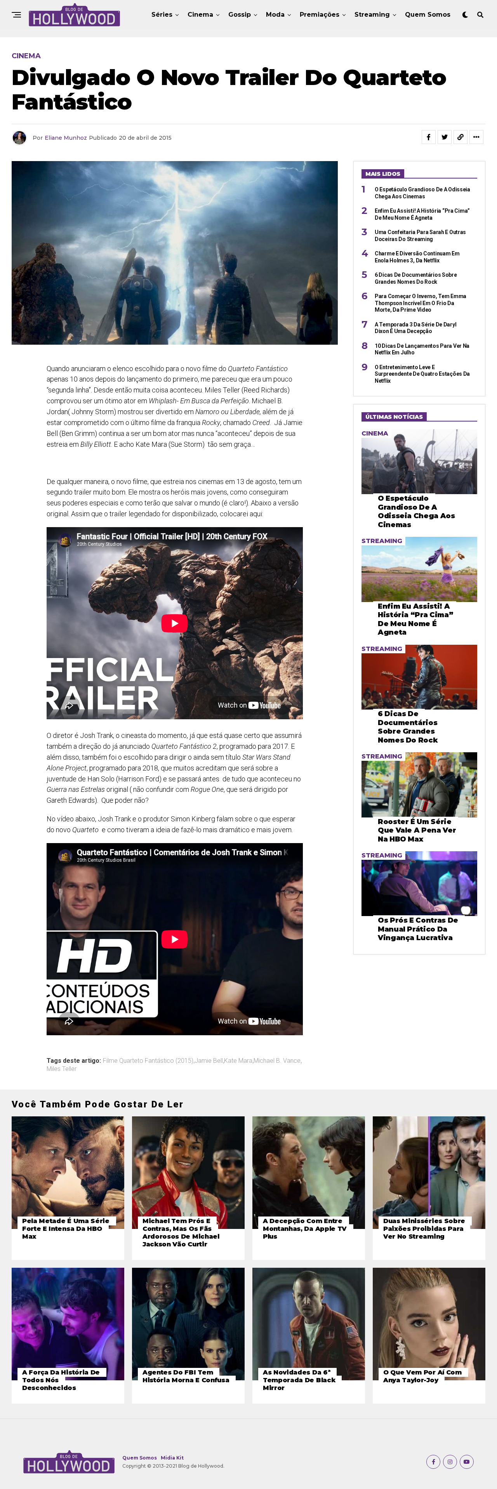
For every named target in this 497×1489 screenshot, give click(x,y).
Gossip (239, 14)
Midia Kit (172, 1458)
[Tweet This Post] (445, 137)
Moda (275, 14)
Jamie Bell (209, 1061)
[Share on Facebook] (429, 137)
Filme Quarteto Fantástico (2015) (148, 1061)
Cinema (200, 14)
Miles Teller (61, 1069)
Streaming (372, 14)
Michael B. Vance (277, 1061)
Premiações (319, 14)
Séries (161, 14)
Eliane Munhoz (66, 137)
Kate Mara (238, 1061)
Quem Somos (427, 14)
